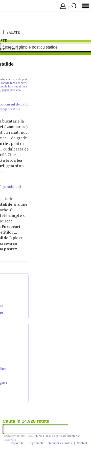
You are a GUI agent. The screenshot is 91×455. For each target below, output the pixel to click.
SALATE (13, 32)
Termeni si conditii (60, 443)
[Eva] (16, 5)
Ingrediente (36, 443)
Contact (82, 443)
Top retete (17, 443)
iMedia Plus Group (46, 436)
